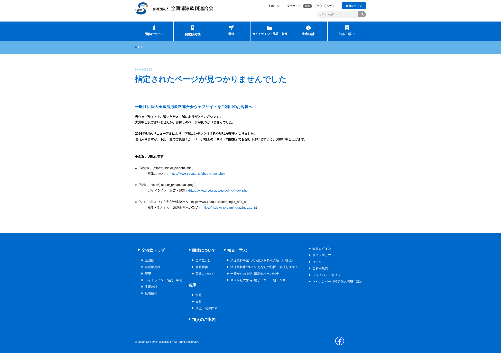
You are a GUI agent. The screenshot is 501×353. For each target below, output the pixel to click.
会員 (199, 301)
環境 (231, 34)
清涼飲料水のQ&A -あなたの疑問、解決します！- (264, 267)
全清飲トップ (153, 250)
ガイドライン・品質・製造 (269, 34)
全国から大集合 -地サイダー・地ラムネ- (258, 280)
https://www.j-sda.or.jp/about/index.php (197, 173)
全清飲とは (203, 260)
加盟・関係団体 (206, 308)
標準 (307, 6)
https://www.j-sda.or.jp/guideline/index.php (218, 190)
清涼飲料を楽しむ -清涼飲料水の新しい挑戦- (261, 260)
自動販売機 (193, 34)
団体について (154, 34)
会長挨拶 (202, 267)
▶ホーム (273, 6)
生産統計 (308, 34)
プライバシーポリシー (328, 275)
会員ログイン (321, 248)
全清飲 (149, 260)
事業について (205, 273)
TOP (140, 47)
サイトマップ (321, 255)
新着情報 (151, 293)
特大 (329, 6)
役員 (199, 295)
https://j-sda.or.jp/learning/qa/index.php (229, 207)
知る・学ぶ (347, 34)
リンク (317, 261)
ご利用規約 (320, 268)
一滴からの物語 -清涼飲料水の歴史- (255, 273)
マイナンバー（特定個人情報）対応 (337, 281)
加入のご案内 (204, 319)
